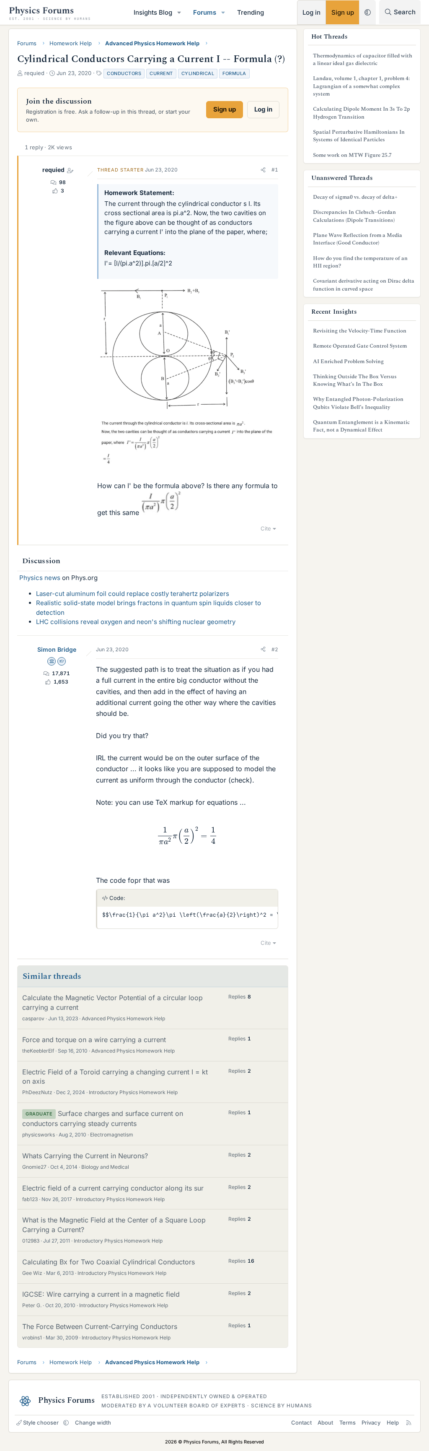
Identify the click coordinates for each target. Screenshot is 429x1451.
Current (161, 73)
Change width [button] (93, 1422)
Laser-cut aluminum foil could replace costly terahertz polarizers (132, 594)
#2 (274, 649)
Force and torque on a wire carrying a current (94, 1039)
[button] (179, 12)
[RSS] (408, 1422)
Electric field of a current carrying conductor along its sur (113, 1188)
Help (393, 1422)
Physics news (39, 578)
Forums (204, 12)
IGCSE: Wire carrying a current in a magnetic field (101, 1294)
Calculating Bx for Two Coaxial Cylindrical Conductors (108, 1262)
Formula (234, 73)
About (325, 1422)
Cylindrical (197, 73)
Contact (301, 1422)
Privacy (371, 1422)
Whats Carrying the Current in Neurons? (85, 1156)
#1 (274, 169)
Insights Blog (153, 12)
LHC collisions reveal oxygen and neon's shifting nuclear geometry (135, 622)
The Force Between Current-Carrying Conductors (99, 1326)
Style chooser (41, 1422)
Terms (347, 1422)
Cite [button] (266, 528)
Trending (250, 12)
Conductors (124, 73)
